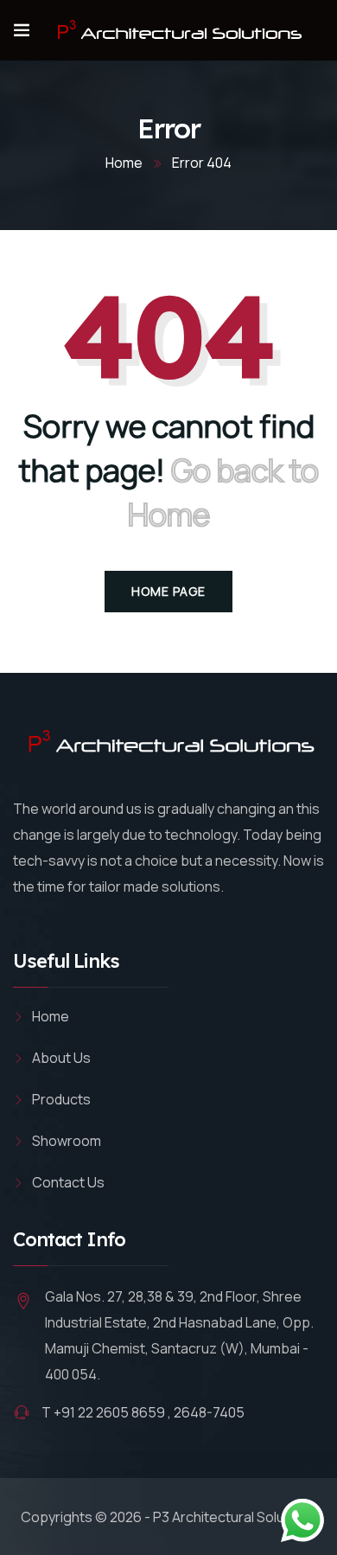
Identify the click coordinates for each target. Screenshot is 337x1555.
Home (124, 162)
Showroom (66, 1140)
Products (61, 1099)
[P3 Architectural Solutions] (176, 30)
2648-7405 (209, 1412)
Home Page (168, 591)
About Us (61, 1057)
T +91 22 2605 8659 (103, 1412)
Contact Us (68, 1182)
